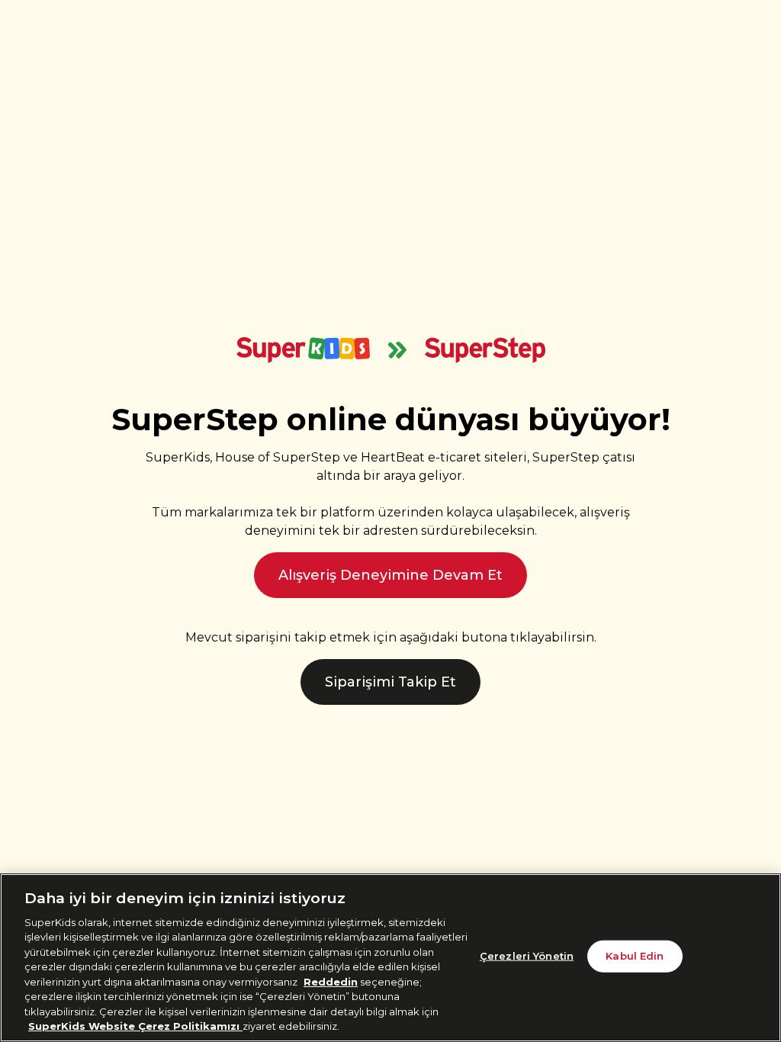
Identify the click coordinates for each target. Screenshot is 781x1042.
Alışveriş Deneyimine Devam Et (390, 575)
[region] (390, 957)
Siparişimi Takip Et (390, 682)
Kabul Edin (635, 956)
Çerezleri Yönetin (527, 956)
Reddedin (331, 982)
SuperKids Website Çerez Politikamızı (135, 1026)
